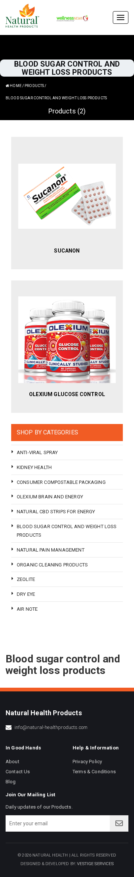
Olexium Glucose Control (67, 394)
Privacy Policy (87, 761)
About (12, 761)
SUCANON (67, 251)
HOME (15, 86)
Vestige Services (95, 863)
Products (34, 86)
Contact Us (18, 771)
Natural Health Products (44, 713)
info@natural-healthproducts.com (51, 727)
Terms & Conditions (94, 771)
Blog (11, 781)
